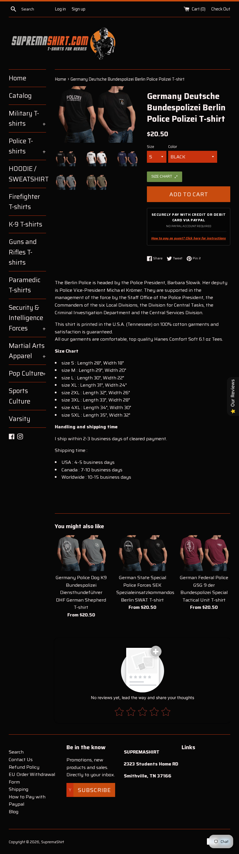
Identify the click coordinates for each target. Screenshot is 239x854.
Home (17, 78)
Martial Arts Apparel (27, 351)
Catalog (20, 96)
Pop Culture (27, 373)
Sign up (78, 9)
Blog (13, 811)
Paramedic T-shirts (25, 285)
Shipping (18, 789)
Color (172, 147)
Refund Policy (24, 767)
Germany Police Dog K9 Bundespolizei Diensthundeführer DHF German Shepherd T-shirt (81, 592)
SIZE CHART (161, 176)
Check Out (220, 9)
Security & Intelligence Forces (27, 318)
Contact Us (21, 759)
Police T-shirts (27, 146)
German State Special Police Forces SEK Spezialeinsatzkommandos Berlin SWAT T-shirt (145, 589)
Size (150, 147)
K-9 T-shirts (25, 224)
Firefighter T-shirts (24, 202)
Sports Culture (19, 396)
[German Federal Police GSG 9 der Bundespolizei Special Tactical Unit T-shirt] (204, 553)
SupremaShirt (52, 842)
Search (16, 752)
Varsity (19, 419)
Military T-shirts (27, 118)
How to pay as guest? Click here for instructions (188, 238)
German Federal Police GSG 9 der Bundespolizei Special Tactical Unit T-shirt (204, 589)
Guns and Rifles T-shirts (23, 252)
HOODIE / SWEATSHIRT (27, 174)
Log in (60, 9)
